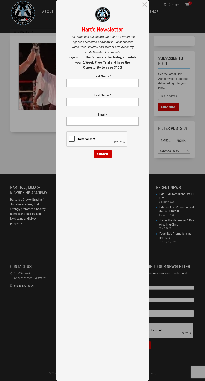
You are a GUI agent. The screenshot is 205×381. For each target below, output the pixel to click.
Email (103, 114)
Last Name (102, 95)
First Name (102, 76)
